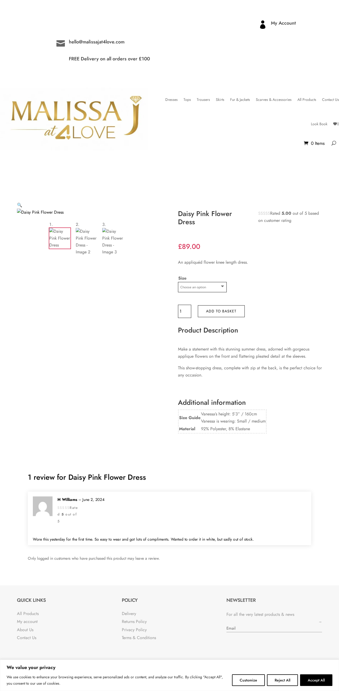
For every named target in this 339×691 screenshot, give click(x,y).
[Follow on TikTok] (42, 24)
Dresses (171, 99)
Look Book (319, 124)
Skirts (220, 99)
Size (182, 278)
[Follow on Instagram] (21, 24)
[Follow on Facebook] (32, 24)
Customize (248, 680)
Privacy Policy (134, 630)
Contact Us (330, 99)
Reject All (282, 680)
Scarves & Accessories (274, 99)
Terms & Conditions (139, 638)
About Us (25, 630)
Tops (187, 99)
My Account (283, 23)
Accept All (316, 680)
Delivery (129, 614)
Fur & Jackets (240, 99)
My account (27, 621)
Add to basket (221, 311)
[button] (19, 205)
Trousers (203, 99)
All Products (306, 99)
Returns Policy (134, 621)
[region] (169, 675)
